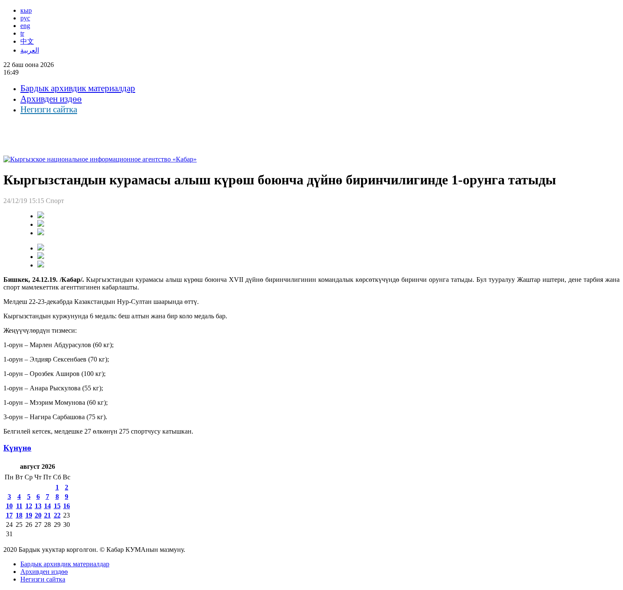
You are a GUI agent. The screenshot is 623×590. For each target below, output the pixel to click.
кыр (26, 10)
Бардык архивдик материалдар (77, 88)
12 (28, 505)
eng (25, 25)
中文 (27, 41)
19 (28, 515)
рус (25, 18)
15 (57, 505)
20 (38, 515)
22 (57, 515)
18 (19, 515)
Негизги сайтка (48, 109)
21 (47, 515)
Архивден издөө (51, 99)
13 (38, 505)
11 (19, 505)
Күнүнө (17, 447)
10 (9, 505)
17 (9, 515)
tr (22, 33)
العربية (29, 50)
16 (66, 505)
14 (47, 505)
